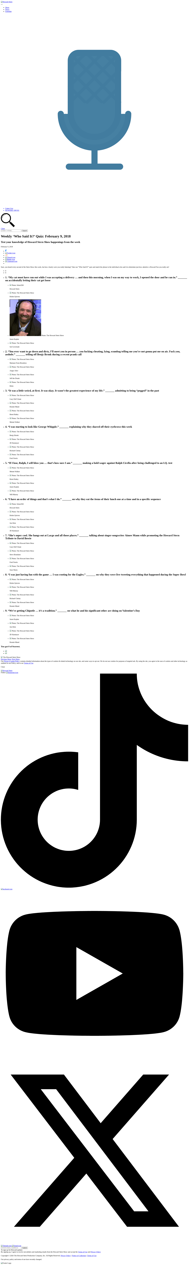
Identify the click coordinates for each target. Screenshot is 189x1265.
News (7, 9)
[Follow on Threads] (6, 1246)
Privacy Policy (96, 1252)
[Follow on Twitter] (94, 1244)
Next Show (16, 659)
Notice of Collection (79, 1256)
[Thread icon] (10, 257)
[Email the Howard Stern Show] (16, 1246)
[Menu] (2, 4)
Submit (24, 1248)
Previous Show (6, 659)
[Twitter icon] (10, 253)
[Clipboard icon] (11, 261)
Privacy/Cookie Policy (12, 661)
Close (3, 228)
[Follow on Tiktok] (94, 887)
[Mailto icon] (10, 259)
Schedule (8, 11)
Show (7, 7)
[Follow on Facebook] (6, 889)
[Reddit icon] (6, 255)
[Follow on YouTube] (94, 1056)
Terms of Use (28, 663)
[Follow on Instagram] (12, 672)
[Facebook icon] (5, 251)
